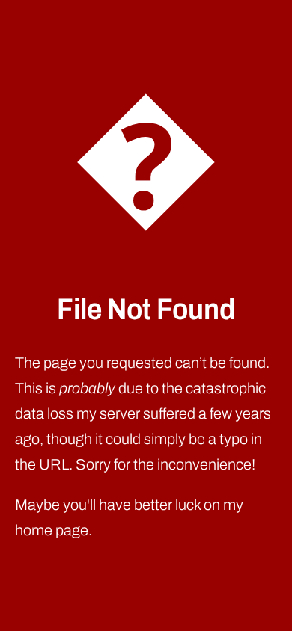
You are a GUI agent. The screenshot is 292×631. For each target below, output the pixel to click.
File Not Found (146, 309)
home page (51, 530)
